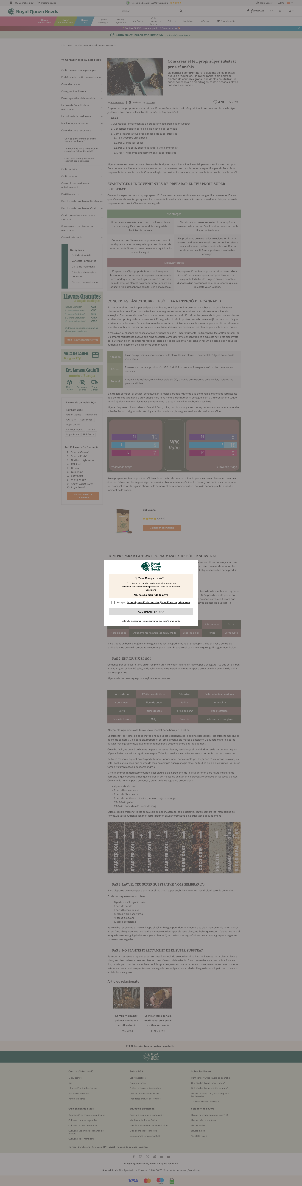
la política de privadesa (175, 602)
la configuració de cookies (143, 602)
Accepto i (153, 602)
